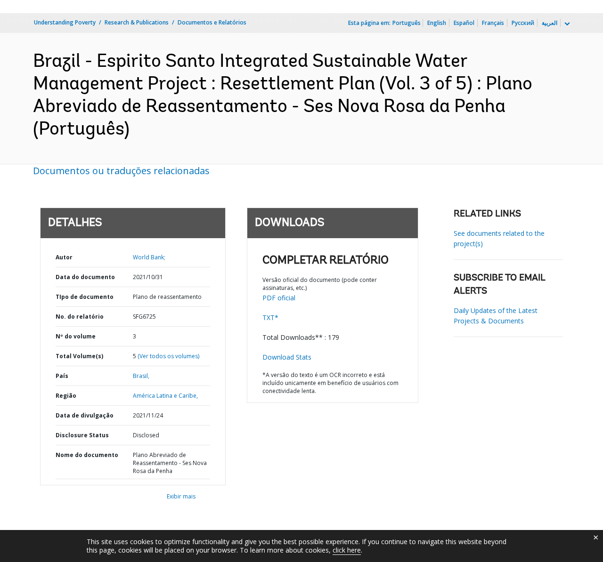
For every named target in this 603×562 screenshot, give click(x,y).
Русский (523, 23)
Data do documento (85, 277)
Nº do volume (76, 336)
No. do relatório (80, 317)
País (62, 376)
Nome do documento (87, 455)
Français (493, 23)
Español (464, 23)
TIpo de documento (85, 297)
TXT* (270, 317)
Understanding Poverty (65, 22)
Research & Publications (137, 22)
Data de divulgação (85, 415)
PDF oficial (278, 297)
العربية (549, 23)
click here (347, 550)
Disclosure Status (82, 435)
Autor (64, 257)
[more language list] (566, 24)
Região (66, 396)
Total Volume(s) (79, 356)
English (436, 23)
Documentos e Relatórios (212, 22)
